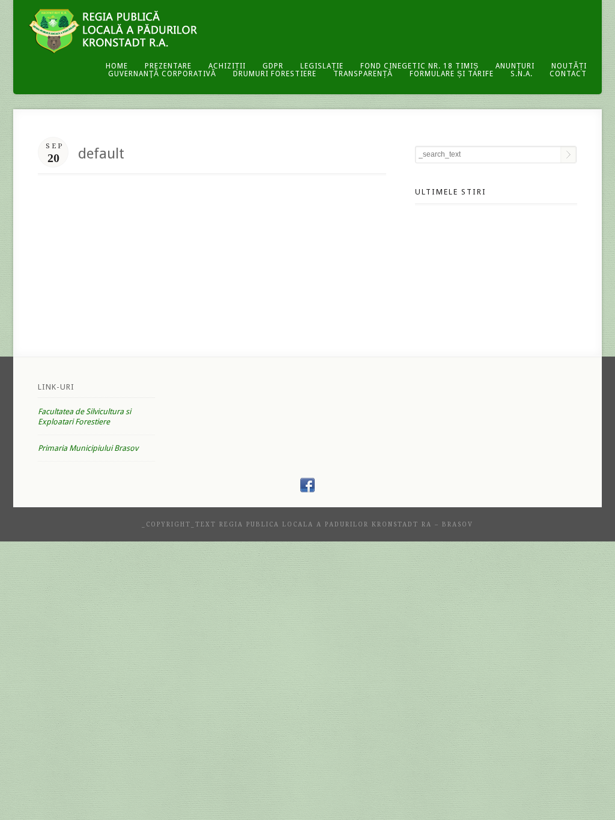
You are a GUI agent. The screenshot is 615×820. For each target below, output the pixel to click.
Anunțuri (515, 66)
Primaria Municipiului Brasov (88, 448)
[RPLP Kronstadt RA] (307, 489)
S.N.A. (521, 74)
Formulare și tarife (452, 74)
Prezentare (168, 66)
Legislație (322, 66)
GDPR (272, 66)
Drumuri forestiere (275, 74)
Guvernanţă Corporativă (162, 74)
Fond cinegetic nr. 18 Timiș (419, 66)
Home (117, 66)
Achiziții (227, 66)
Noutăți (569, 66)
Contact (568, 74)
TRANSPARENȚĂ (363, 74)
